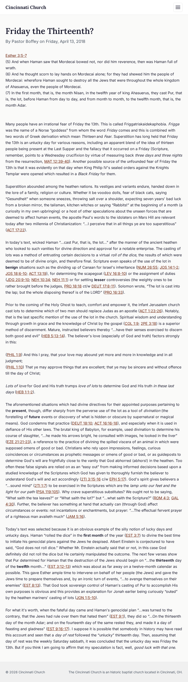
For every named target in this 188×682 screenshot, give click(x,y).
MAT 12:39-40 (56, 161)
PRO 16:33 (114, 292)
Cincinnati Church (26, 7)
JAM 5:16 (75, 516)
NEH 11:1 (59, 279)
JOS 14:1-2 (169, 267)
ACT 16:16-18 (105, 423)
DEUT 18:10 (82, 423)
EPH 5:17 (117, 479)
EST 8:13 (31, 585)
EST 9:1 (117, 616)
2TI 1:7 (40, 485)
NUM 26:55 (147, 267)
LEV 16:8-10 (115, 273)
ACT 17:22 (16, 230)
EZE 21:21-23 (18, 441)
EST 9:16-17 (57, 629)
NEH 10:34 (40, 279)
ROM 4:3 (161, 498)
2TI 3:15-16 (91, 479)
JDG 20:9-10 (18, 279)
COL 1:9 (131, 323)
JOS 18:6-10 (16, 273)
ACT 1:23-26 (150, 311)
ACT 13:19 (37, 273)
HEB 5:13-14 (53, 336)
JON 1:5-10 (86, 597)
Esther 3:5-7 (16, 55)
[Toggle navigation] (177, 7)
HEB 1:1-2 (24, 392)
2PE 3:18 (148, 323)
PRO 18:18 (73, 286)
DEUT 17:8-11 (102, 286)
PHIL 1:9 (14, 354)
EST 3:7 (132, 535)
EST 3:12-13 (59, 566)
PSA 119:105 (47, 491)
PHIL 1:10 (15, 367)
